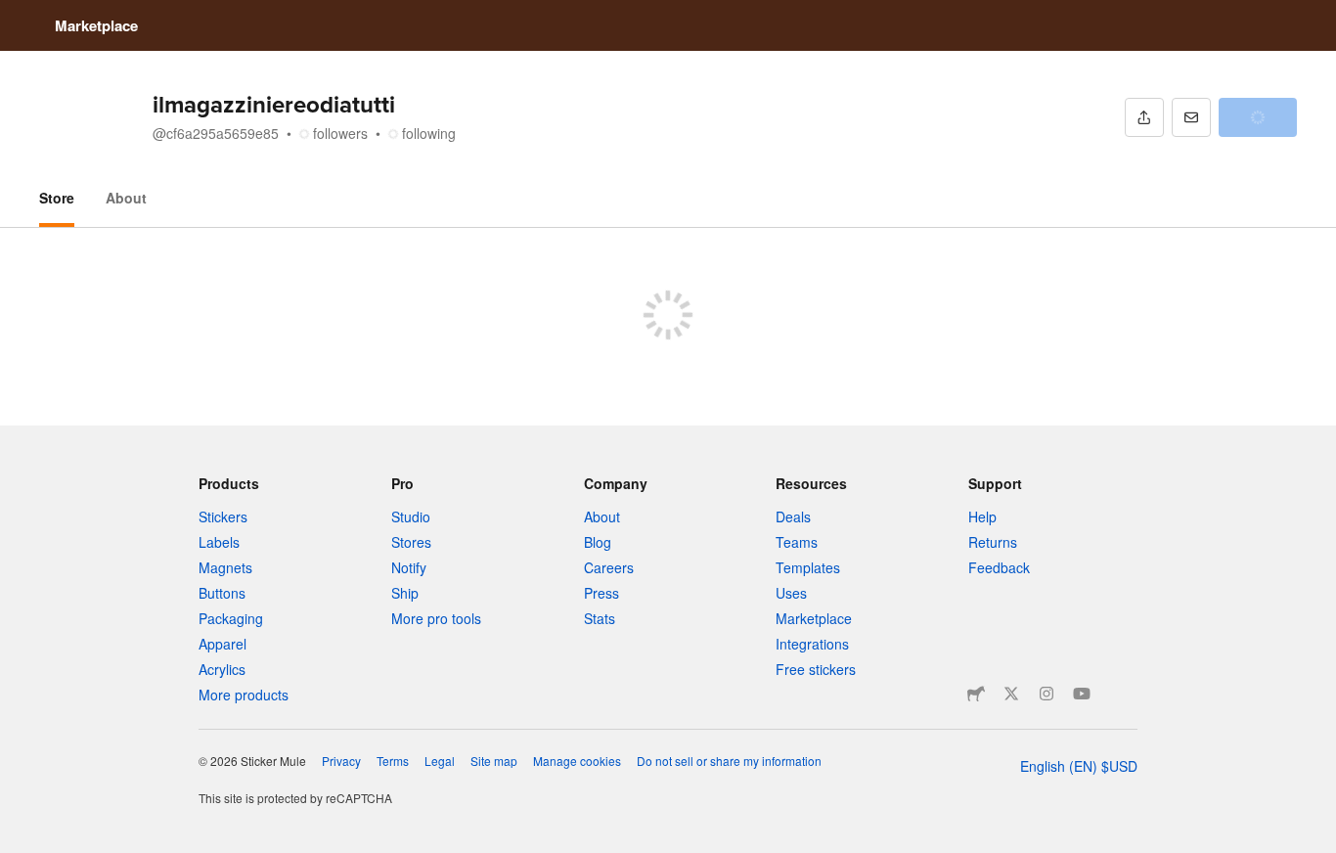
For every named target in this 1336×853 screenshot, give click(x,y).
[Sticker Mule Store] (976, 693)
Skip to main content (15, 15)
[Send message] (1191, 117)
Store (56, 197)
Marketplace (96, 25)
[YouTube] (1082, 693)
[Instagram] (1046, 693)
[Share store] (1144, 117)
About (126, 197)
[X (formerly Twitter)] (1011, 693)
